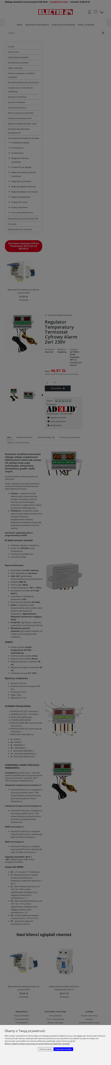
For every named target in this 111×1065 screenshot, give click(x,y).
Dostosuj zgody (45, 1049)
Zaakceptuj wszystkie (63, 1049)
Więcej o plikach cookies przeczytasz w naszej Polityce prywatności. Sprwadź (37, 1043)
